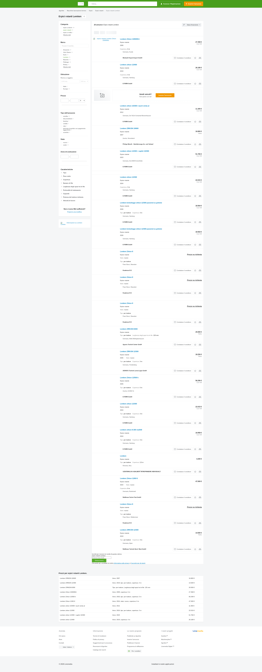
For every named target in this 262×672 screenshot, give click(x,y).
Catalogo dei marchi (99, 650)
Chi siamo (62, 636)
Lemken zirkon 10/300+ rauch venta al (134, 106)
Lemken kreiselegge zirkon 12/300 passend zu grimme (141, 203)
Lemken (123, 456)
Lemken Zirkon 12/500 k (129, 377)
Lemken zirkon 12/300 (128, 177)
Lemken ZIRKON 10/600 (129, 128)
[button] (195, 58)
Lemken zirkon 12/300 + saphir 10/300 (134, 151)
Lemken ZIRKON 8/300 (129, 329)
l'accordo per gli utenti (138, 563)
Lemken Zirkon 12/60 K (129, 478)
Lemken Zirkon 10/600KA (130, 39)
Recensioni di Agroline (100, 646)
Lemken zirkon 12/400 (128, 65)
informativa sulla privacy (121, 563)
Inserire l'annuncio (165, 95)
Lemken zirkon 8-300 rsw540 (131, 430)
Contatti (61, 643)
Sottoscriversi (99, 560)
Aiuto (60, 639)
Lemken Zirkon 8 (126, 251)
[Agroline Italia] (67, 4)
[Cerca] (90, 4)
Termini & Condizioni (99, 636)
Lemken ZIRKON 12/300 (129, 351)
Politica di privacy (98, 639)
